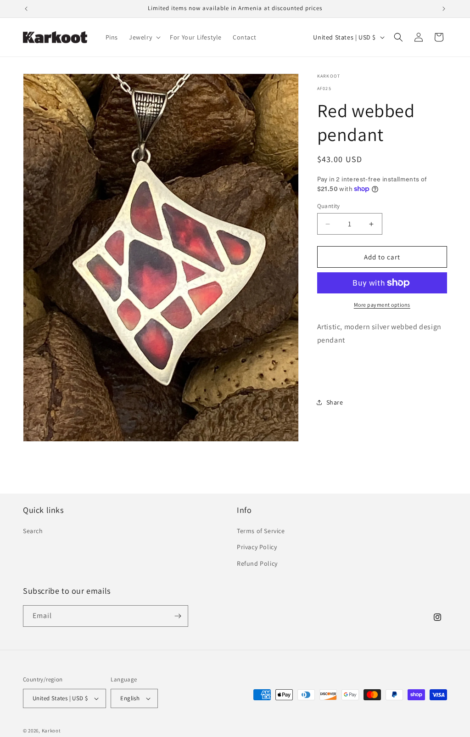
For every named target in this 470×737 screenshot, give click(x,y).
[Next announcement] (444, 8)
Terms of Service (261, 531)
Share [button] (334, 402)
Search (33, 531)
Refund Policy (257, 563)
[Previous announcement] (26, 8)
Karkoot (51, 730)
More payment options (382, 304)
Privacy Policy (257, 547)
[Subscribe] (178, 616)
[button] (143, 37)
